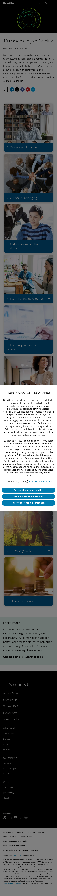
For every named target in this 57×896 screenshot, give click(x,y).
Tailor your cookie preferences (29, 502)
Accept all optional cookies (28, 490)
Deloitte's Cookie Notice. (40, 481)
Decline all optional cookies (28, 496)
